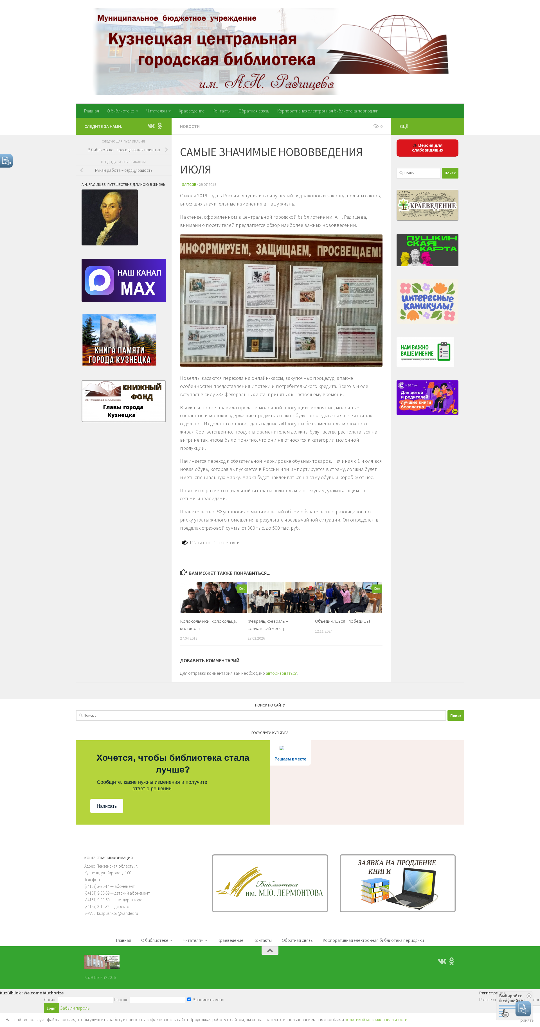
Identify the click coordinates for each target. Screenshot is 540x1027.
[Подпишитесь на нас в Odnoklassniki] (159, 126)
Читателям (156, 111)
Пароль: (121, 999)
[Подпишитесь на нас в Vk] (150, 126)
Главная (91, 111)
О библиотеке (120, 111)
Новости (190, 126)
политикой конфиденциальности (376, 1019)
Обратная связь (253, 111)
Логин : (50, 999)
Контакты (222, 111)
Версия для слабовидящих (427, 147)
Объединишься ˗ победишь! (342, 621)
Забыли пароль (75, 1008)
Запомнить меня (208, 999)
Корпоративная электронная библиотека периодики (327, 111)
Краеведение (192, 111)
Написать (107, 806)
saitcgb (189, 184)
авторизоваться (281, 673)
